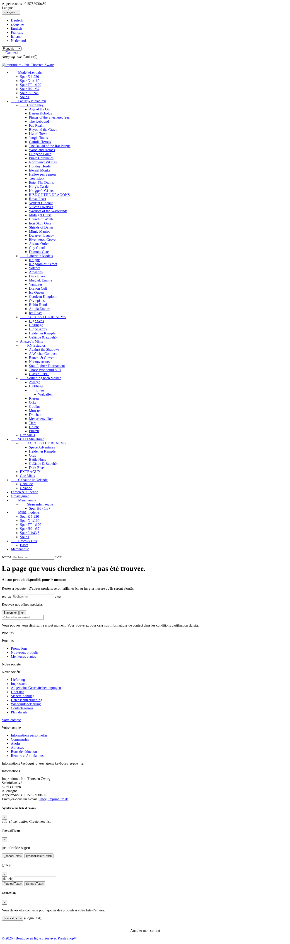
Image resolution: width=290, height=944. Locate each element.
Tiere (32, 423)
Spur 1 (24, 97)
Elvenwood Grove (42, 239)
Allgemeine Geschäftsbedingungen (36, 688)
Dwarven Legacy (41, 235)
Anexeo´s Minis (31, 341)
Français (17, 32)
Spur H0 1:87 (29, 89)
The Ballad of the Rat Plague (49, 146)
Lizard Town (38, 134)
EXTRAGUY (30, 472)
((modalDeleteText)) (39, 856)
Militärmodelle (25, 512)
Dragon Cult (38, 288)
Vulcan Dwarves (41, 207)
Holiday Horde (40, 166)
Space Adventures (42, 447)
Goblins (34, 406)
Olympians (37, 301)
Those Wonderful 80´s (45, 370)
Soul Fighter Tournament (47, 366)
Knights (34, 260)
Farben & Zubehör (24, 492)
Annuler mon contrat (145, 930)
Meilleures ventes (23, 656)
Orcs (32, 455)
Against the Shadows (44, 349)
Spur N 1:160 (29, 81)
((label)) (7, 879)
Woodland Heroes (42, 150)
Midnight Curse (40, 215)
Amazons (36, 272)
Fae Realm (36, 125)
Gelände (26, 488)
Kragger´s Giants (41, 191)
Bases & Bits (24, 541)
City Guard (37, 248)
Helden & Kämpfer (43, 333)
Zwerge (34, 382)
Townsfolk (36, 178)
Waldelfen (45, 394)
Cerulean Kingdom (42, 296)
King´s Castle (38, 186)
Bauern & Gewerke (43, 358)
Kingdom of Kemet (43, 264)
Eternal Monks (39, 170)
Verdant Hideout (41, 203)
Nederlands (19, 41)
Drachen (35, 415)
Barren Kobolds (40, 113)
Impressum (19, 684)
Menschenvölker (41, 419)
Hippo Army (38, 329)
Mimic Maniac (39, 231)
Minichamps (23, 500)
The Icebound (39, 121)
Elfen (36, 390)
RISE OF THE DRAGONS (49, 195)
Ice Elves (35, 313)
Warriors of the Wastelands (48, 211)
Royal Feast (37, 199)
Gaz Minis (27, 435)
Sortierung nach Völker (40, 378)
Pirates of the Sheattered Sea (49, 117)
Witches (34, 268)
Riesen (34, 398)
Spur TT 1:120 (30, 85)
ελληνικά (17, 24)
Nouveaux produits (24, 652)
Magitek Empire (40, 280)
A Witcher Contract (43, 353)
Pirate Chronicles (41, 158)
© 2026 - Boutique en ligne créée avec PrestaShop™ (39, 938)
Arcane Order (39, 244)
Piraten (34, 431)
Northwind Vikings (43, 162)
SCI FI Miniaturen (27, 439)
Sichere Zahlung (22, 696)
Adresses (17, 747)
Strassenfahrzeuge (36, 504)
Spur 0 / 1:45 (29, 93)
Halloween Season (42, 174)
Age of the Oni (40, 109)
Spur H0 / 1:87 (39, 508)
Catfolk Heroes (40, 142)
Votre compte (11, 720)
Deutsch (17, 20)
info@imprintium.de (53, 799)
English (16, 28)
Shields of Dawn (41, 227)
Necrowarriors (39, 362)
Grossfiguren (20, 496)
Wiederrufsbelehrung (26, 704)
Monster (35, 410)
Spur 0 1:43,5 (29, 533)
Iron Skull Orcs (40, 223)
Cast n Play (32, 105)
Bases (24, 545)
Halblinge (36, 325)
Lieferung (18, 680)
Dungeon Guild (40, 154)
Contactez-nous (22, 708)
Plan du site (19, 712)
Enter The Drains (41, 182)
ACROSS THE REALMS (43, 317)
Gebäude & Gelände (29, 480)
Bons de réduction (24, 751)
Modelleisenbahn (27, 72)
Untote (34, 427)
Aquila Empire (39, 309)
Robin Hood (38, 305)
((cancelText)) (13, 856)
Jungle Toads (38, 138)
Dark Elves (37, 276)
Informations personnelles (29, 735)
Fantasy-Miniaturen (28, 101)
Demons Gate (39, 252)
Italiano (16, 36)
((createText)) (35, 883)
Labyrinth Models (36, 256)
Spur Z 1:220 (29, 77)
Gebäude (26, 484)
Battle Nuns (37, 459)
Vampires (35, 284)
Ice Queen (36, 292)
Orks (32, 402)
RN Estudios (33, 345)
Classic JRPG (39, 374)
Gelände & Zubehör (43, 337)
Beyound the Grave (43, 129)
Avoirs (15, 743)
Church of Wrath (41, 219)
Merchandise (20, 549)
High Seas (36, 321)
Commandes (20, 739)
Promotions (19, 648)
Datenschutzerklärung (26, 700)
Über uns (17, 692)
